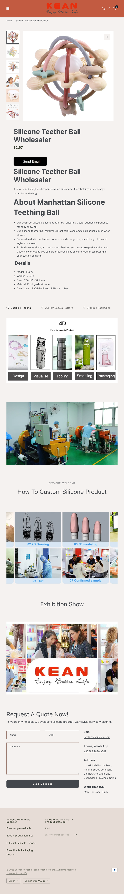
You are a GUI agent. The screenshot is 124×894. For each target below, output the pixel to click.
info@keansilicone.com (97, 737)
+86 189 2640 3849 (95, 751)
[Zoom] (107, 37)
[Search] (103, 8)
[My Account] (109, 8)
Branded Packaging (98, 307)
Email (47, 828)
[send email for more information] (30, 161)
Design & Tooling (21, 307)
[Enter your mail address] (75, 834)
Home (9, 20)
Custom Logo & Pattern (59, 307)
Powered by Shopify (16, 873)
